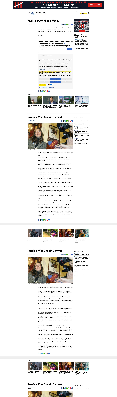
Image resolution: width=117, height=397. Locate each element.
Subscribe (69, 49)
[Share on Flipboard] (70, 24)
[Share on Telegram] (65, 24)
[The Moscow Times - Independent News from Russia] (37, 13)
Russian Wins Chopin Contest (45, 117)
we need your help (42, 69)
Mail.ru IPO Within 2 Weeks (43, 20)
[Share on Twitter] (63, 24)
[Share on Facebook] (62, 24)
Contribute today (83, 13)
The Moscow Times (32, 120)
